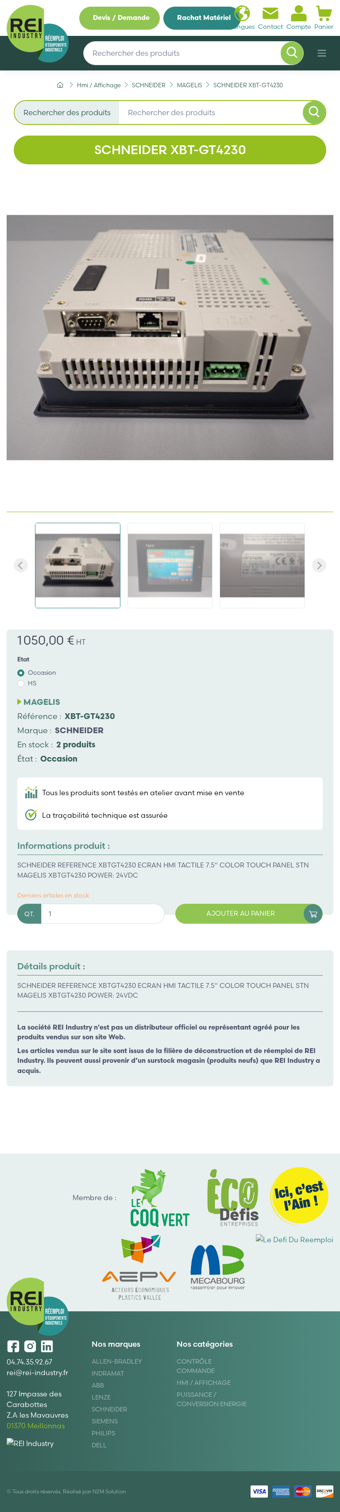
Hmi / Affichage (204, 1383)
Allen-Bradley (117, 1361)
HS (32, 683)
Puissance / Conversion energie (212, 1399)
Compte (298, 27)
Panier (323, 27)
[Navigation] (322, 53)
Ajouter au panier (240, 913)
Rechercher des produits (67, 112)
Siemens (105, 1421)
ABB (98, 1385)
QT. (29, 914)
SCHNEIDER (79, 730)
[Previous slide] (21, 565)
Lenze (101, 1397)
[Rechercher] (292, 53)
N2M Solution (109, 1491)
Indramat (108, 1373)
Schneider (109, 1409)
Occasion (42, 672)
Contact (270, 27)
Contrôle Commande (196, 1366)
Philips (103, 1433)
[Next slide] (319, 565)
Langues (242, 27)
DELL (99, 1445)
